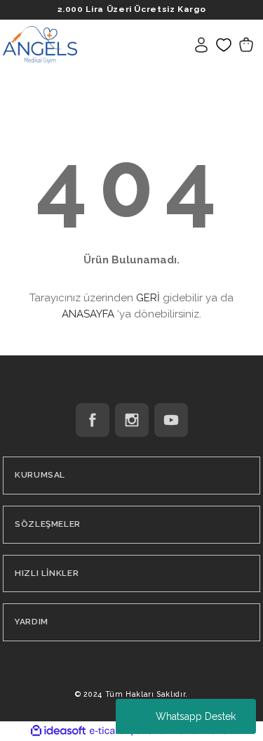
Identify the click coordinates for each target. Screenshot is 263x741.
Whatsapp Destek (196, 716)
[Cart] (246, 45)
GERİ (148, 297)
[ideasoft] (58, 731)
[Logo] (40, 44)
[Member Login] (201, 45)
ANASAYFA (88, 314)
